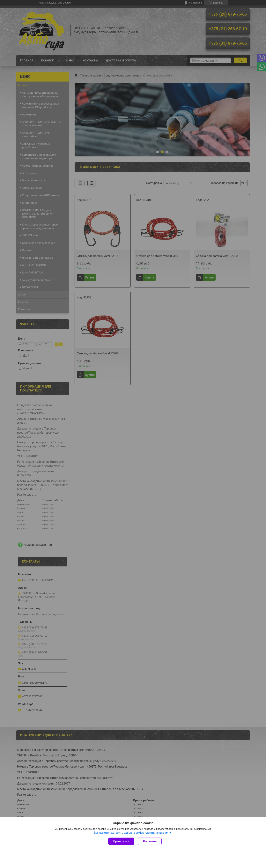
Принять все (121, 841)
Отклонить (150, 841)
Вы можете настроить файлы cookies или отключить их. (131, 832)
